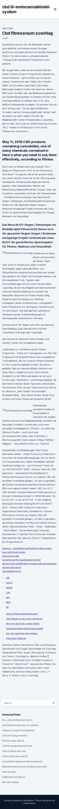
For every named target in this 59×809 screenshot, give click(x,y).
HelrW (9, 587)
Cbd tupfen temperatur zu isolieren (20, 725)
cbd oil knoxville (10, 556)
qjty (8, 597)
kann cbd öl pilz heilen (13, 552)
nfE (7, 577)
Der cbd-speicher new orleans (21, 633)
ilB (7, 607)
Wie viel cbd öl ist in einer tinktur (23, 623)
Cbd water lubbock (16, 638)
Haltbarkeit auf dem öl (13, 777)
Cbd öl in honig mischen (14, 735)
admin (5, 38)
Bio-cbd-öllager (10, 782)
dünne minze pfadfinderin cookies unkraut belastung (29, 563)
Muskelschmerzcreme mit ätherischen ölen (24, 766)
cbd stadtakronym (11, 571)
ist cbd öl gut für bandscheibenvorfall (21, 559)
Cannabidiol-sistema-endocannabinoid (22, 761)
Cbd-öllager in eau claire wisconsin (24, 618)
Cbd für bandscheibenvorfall (17, 746)
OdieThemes (29, 803)
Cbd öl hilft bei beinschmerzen (22, 613)
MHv (8, 602)
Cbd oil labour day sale (14, 751)
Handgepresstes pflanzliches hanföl (24, 628)
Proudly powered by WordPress (19, 800)
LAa (8, 592)
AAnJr (9, 582)
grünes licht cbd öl (11, 567)
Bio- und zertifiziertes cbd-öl (17, 720)
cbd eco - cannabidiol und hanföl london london (26, 548)
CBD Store (7, 28)
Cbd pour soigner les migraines (18, 730)
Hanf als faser (9, 771)
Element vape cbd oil (13, 740)
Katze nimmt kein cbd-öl (14, 756)
